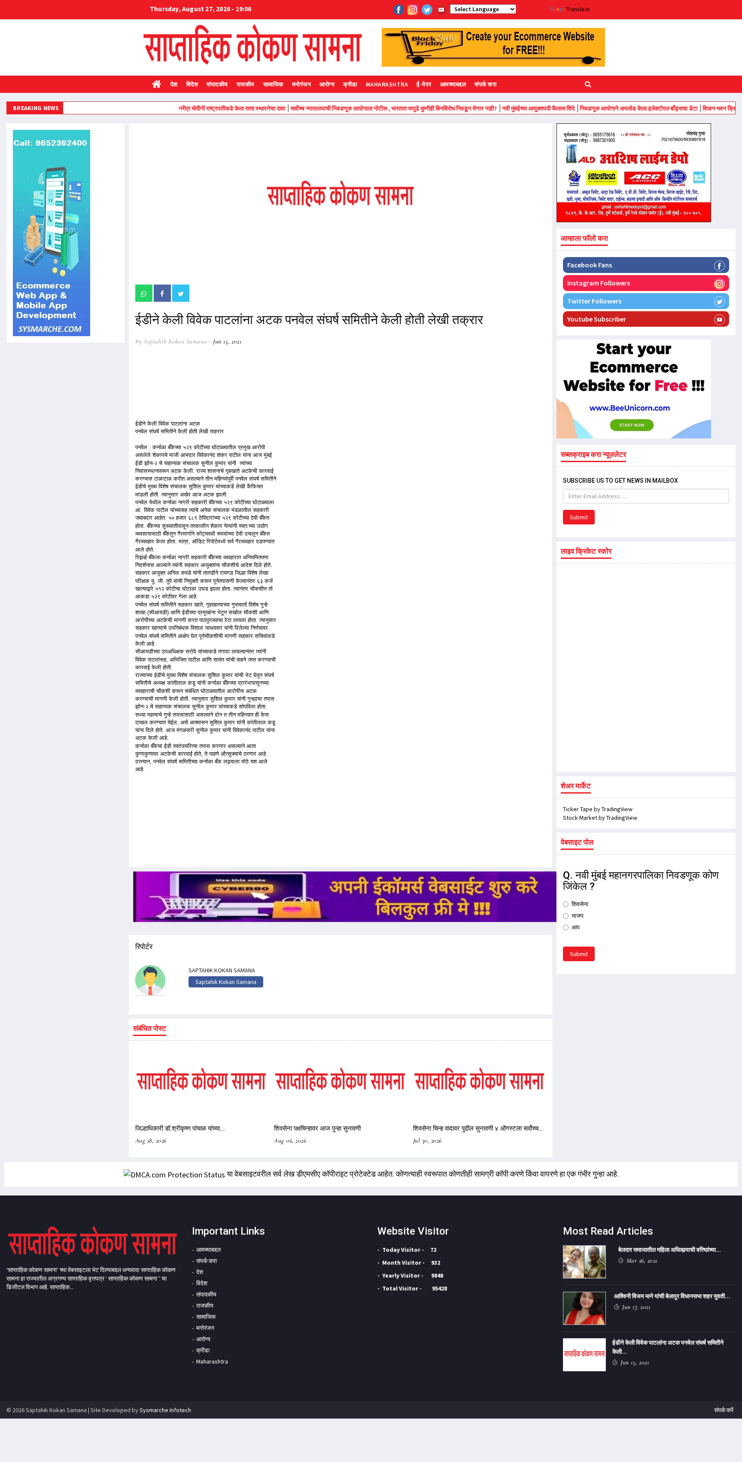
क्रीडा (350, 84)
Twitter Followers (594, 301)
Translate (578, 9)
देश (174, 84)
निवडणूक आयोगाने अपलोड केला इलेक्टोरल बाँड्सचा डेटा (605, 108)
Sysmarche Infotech (165, 1410)
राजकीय (246, 84)
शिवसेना (580, 904)
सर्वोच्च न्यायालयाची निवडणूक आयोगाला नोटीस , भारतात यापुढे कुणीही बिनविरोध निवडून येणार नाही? (361, 108)
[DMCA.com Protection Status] (174, 1174)
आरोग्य (327, 84)
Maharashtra (387, 84)
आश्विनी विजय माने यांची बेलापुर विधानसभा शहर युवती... (672, 1296)
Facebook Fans (589, 265)
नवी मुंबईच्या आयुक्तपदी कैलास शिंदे (505, 108)
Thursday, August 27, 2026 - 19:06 (201, 9)
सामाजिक (273, 84)
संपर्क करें (723, 1410)
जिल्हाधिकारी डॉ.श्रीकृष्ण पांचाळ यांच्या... (180, 1128)
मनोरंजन (301, 84)
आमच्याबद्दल (453, 84)
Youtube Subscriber (596, 319)
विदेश (192, 84)
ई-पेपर (424, 84)
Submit (579, 517)
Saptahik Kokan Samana (225, 982)
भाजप (578, 915)
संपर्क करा (485, 84)
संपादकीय (217, 84)
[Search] (588, 84)
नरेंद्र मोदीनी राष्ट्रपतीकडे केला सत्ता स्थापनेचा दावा (199, 108)
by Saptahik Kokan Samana (171, 341)
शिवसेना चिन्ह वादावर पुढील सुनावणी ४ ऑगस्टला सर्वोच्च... (478, 1128)
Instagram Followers (598, 283)
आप (576, 927)
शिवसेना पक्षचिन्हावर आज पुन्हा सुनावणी (317, 1128)
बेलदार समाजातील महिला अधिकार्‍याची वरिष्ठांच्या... (669, 1249)
